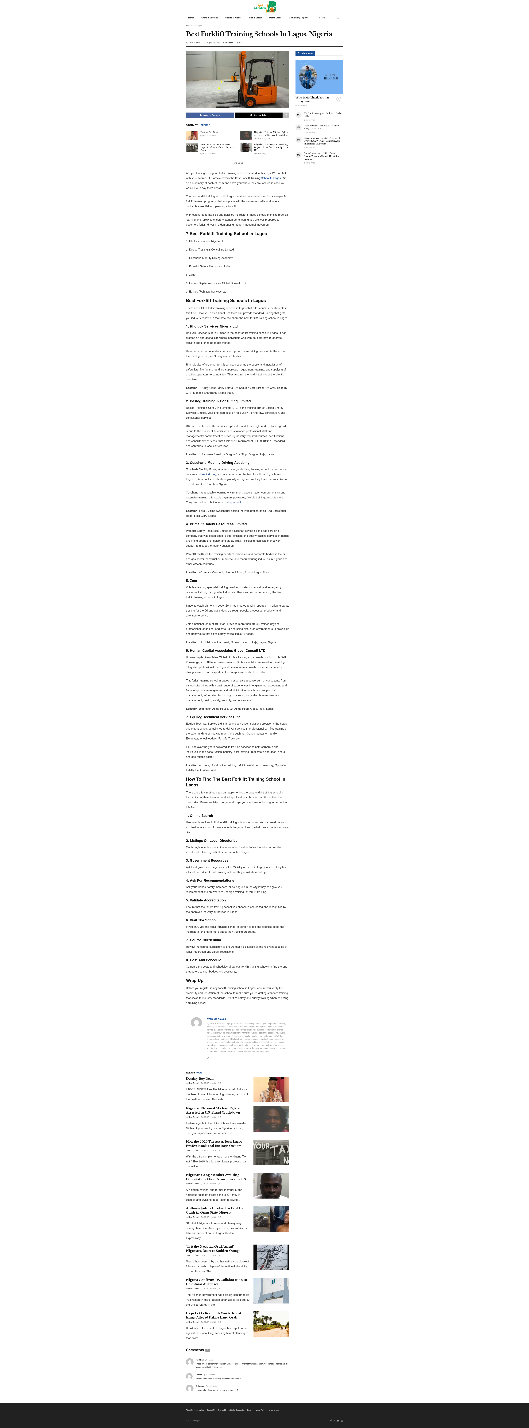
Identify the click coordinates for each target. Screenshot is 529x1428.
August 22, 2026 (213, 42)
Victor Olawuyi (193, 1083)
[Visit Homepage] (264, 7)
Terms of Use (273, 1410)
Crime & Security (209, 17)
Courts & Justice (233, 17)
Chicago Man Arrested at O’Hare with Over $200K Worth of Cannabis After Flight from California (322, 141)
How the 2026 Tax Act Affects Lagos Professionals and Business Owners (217, 147)
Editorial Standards (236, 1410)
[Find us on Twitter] (334, 1420)
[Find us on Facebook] (331, 1420)
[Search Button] (337, 17)
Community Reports (298, 17)
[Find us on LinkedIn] (338, 1420)
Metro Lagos (275, 17)
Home (191, 17)
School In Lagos (271, 178)
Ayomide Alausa (195, 42)
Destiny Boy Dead (209, 132)
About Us (189, 1410)
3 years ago (212, 1360)
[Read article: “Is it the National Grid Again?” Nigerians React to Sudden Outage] (271, 1257)
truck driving (208, 474)
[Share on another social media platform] (286, 115)
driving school (232, 502)
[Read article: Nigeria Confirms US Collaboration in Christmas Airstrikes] (271, 1290)
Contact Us (211, 1410)
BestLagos (196, 1420)
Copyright (222, 1410)
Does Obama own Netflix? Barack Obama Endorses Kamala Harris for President (321, 156)
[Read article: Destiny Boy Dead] (192, 135)
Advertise (200, 1410)
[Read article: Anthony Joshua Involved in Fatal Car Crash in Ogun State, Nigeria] (271, 1219)
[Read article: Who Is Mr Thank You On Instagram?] (319, 77)
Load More (238, 163)
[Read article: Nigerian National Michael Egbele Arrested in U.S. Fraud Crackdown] (246, 135)
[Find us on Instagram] (342, 1420)
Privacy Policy (259, 1410)
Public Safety (255, 17)
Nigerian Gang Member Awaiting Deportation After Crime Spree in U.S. (271, 147)
